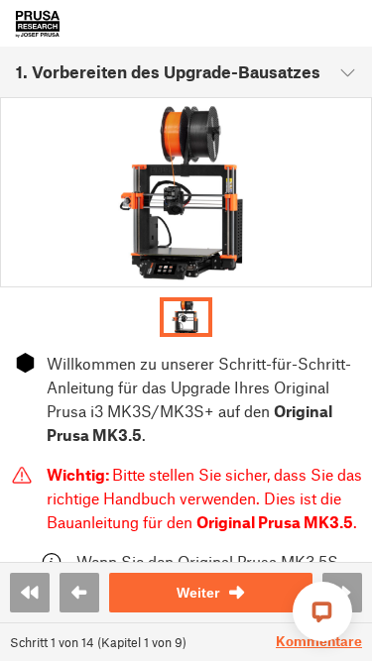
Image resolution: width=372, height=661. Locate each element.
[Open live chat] (322, 611)
